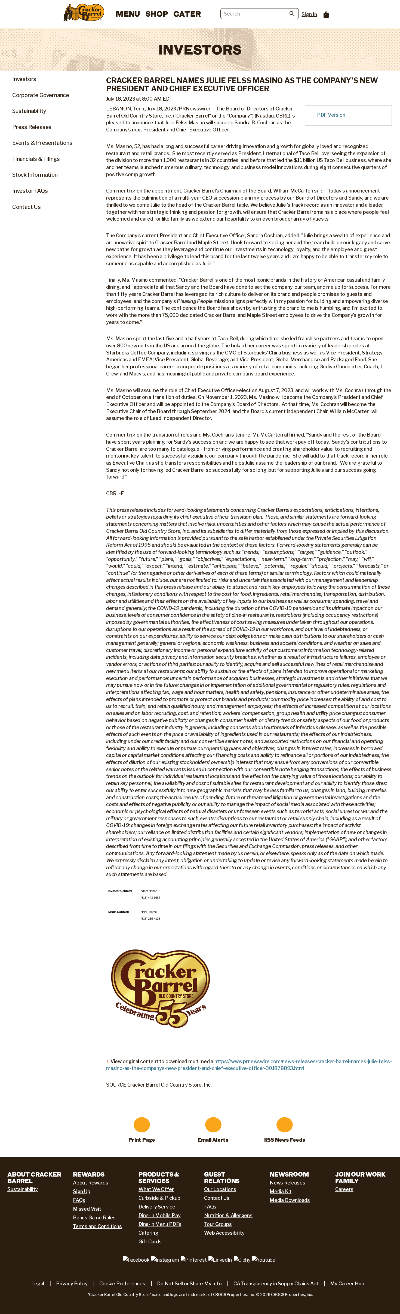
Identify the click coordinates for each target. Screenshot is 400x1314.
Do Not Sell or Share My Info (189, 1283)
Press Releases (31, 127)
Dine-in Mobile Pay (159, 1215)
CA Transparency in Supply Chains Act (275, 1283)
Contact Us (26, 207)
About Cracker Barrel (34, 1177)
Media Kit (280, 1191)
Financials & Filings (36, 159)
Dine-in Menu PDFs (160, 1224)
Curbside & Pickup (159, 1198)
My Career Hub (347, 1283)
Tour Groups (218, 1224)
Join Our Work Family (360, 1177)
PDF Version (331, 115)
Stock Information (35, 175)
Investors (24, 79)
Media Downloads (290, 1200)
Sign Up (81, 1191)
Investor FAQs (30, 191)
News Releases (287, 1183)
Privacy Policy (72, 1283)
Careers (344, 1189)
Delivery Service (157, 1207)
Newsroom (289, 1174)
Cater (187, 13)
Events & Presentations (42, 143)
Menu (128, 13)
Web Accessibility (224, 1233)
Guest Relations (221, 1177)
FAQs (79, 1200)
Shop (157, 13)
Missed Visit (87, 1209)
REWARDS (88, 1174)
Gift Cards (150, 1241)
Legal (37, 1283)
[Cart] (323, 13)
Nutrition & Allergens (228, 1215)
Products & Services (159, 1177)
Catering (148, 1233)
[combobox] (259, 13)
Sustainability (29, 111)
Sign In (309, 14)
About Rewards (90, 1183)
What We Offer (156, 1189)
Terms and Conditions (97, 1226)
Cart (326, 14)
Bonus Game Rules (94, 1217)
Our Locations (220, 1189)
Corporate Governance (40, 95)
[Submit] (292, 15)
